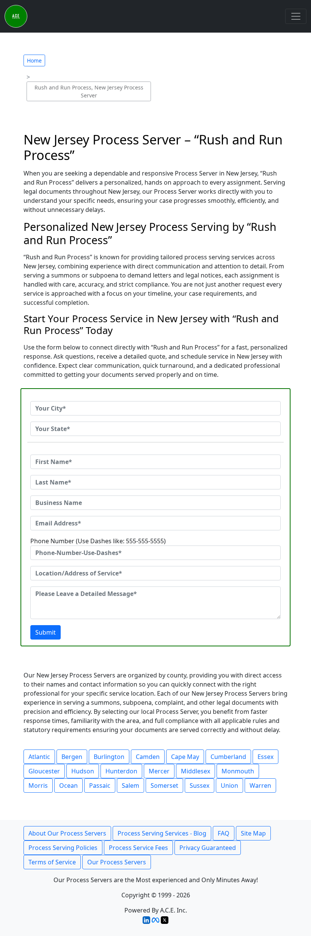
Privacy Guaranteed (207, 847)
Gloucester (44, 771)
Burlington (109, 757)
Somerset (164, 785)
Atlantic (39, 757)
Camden (148, 757)
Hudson (82, 771)
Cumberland (228, 757)
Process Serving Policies (62, 847)
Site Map (253, 833)
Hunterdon (121, 771)
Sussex (199, 785)
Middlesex (195, 771)
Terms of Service (52, 862)
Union (229, 785)
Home (34, 60)
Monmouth (237, 771)
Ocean (68, 785)
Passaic (99, 785)
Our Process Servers (116, 862)
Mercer (159, 771)
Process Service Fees (138, 847)
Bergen (71, 757)
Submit (45, 632)
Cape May (185, 757)
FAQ (223, 833)
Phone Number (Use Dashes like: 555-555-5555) (98, 541)
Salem (130, 785)
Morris (38, 785)
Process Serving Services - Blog (162, 833)
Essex (265, 757)
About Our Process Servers (67, 833)
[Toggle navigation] (295, 16)
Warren (260, 785)
